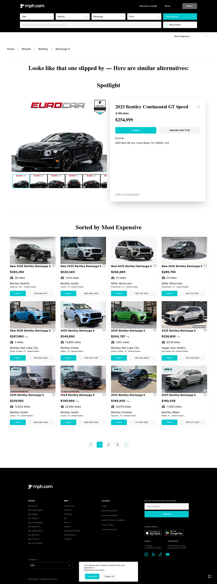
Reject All (109, 576)
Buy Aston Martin (35, 543)
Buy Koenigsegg (35, 523)
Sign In (190, 6)
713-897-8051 (141, 422)
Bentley (43, 49)
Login (104, 506)
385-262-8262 (41, 358)
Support (148, 541)
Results (26, 49)
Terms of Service (109, 530)
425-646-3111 (40, 293)
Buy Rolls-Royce (35, 531)
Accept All (92, 576)
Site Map (68, 514)
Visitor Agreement (110, 515)
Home (10, 49)
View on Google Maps (127, 194)
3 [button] (117, 444)
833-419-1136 (91, 358)
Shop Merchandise (72, 531)
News (167, 6)
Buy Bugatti (33, 514)
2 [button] (108, 444)
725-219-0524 (192, 358)
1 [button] (99, 444)
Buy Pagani (33, 518)
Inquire (135, 130)
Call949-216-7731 (179, 130)
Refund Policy (70, 535)
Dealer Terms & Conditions (113, 520)
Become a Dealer (148, 6)
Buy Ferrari (33, 506)
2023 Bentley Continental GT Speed (151, 107)
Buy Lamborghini (35, 510)
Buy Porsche (33, 539)
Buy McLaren (33, 535)
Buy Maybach (34, 527)
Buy (65, 518)
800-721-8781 (141, 293)
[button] (91, 445)
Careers (67, 539)
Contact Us (69, 506)
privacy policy (98, 570)
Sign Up (167, 514)
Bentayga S (63, 49)
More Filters (175, 25)
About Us (68, 510)
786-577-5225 (192, 422)
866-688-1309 (91, 293)
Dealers (67, 527)
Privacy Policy (108, 525)
